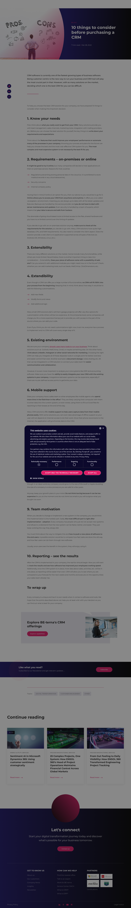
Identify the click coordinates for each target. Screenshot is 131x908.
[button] (37, 478)
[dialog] (65, 454)
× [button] (103, 428)
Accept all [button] (92, 473)
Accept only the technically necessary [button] (61, 473)
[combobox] (100, 428)
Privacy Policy (84, 457)
